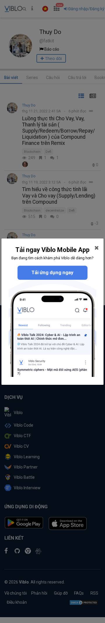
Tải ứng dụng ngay (53, 272)
